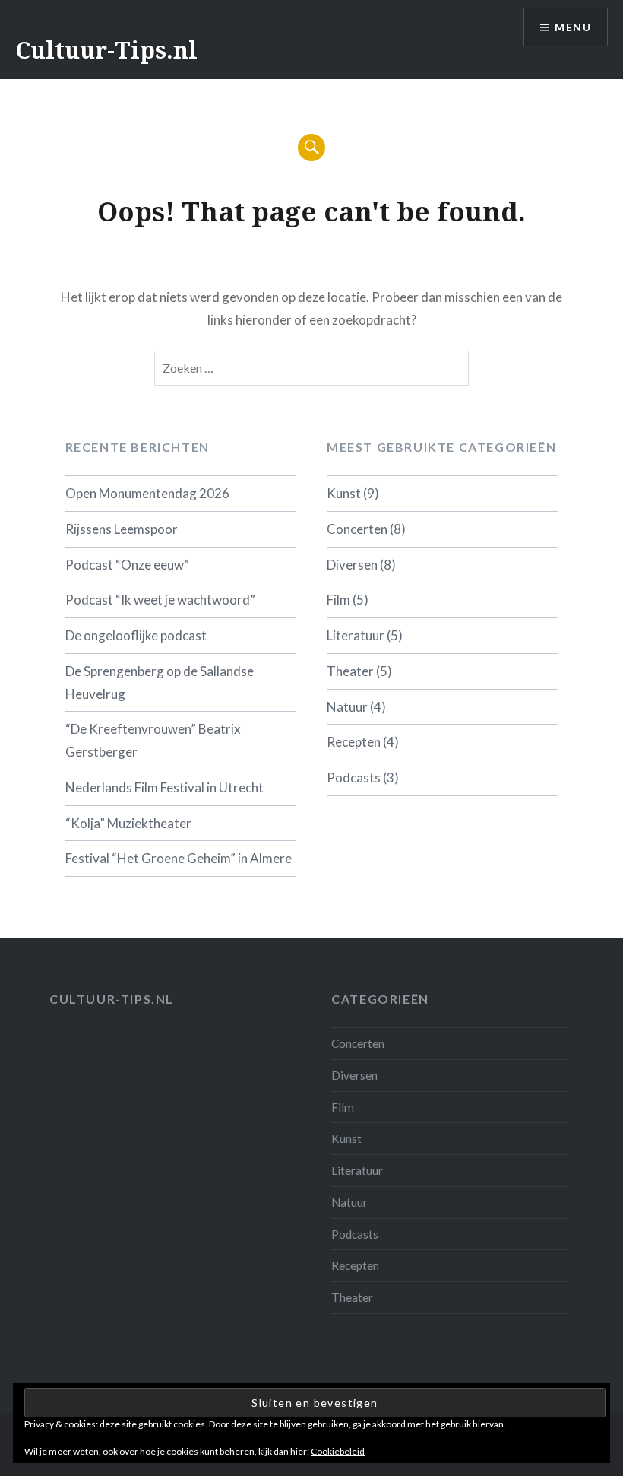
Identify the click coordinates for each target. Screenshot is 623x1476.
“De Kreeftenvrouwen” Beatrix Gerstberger (153, 740)
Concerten (357, 529)
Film (338, 600)
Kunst (344, 493)
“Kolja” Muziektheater (128, 823)
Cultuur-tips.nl (111, 999)
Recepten (354, 742)
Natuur (347, 707)
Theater (350, 671)
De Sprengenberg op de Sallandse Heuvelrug (159, 682)
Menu (573, 27)
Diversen (352, 565)
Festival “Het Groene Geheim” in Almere (178, 858)
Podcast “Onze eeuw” (127, 565)
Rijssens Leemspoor (121, 529)
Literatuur (355, 635)
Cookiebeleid (338, 1451)
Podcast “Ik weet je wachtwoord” (160, 600)
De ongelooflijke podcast (136, 635)
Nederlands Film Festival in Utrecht (164, 787)
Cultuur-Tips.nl (106, 49)
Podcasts (354, 778)
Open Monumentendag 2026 (147, 493)
